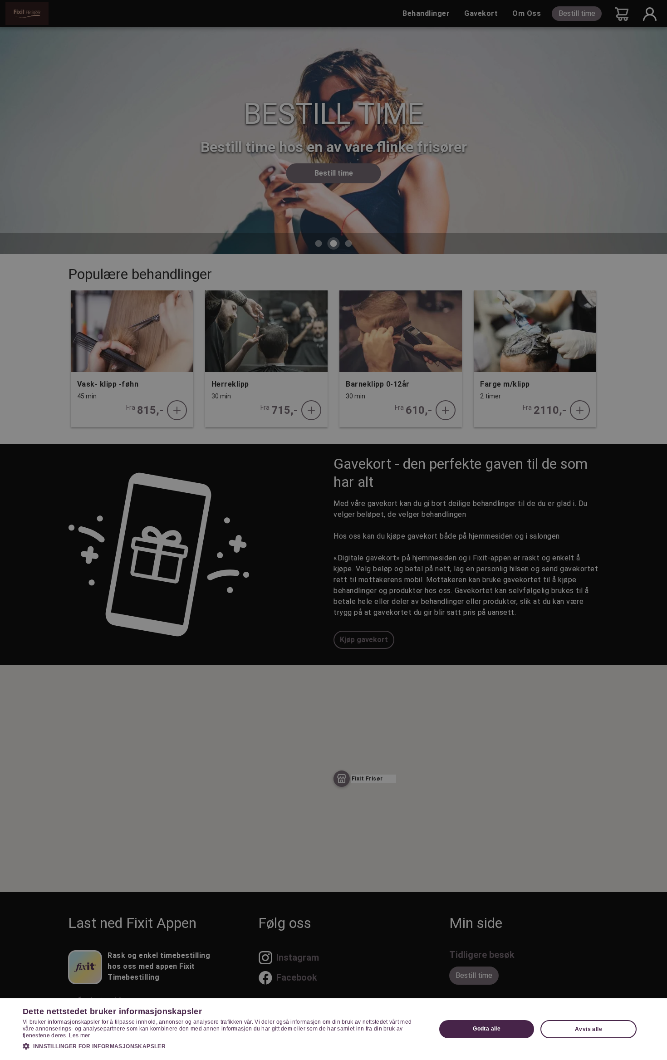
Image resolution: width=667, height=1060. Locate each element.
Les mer (79, 1035)
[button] (223, 1045)
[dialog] (333, 1029)
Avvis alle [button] (588, 1029)
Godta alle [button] (486, 1029)
